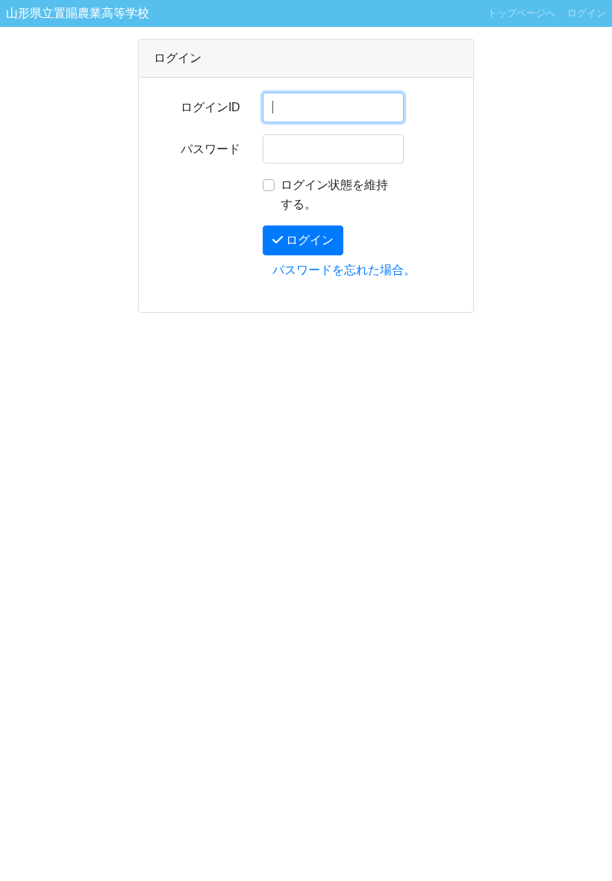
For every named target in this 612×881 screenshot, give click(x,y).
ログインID (210, 107)
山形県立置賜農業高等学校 (77, 13)
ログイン (586, 13)
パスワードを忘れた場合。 (344, 270)
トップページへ (521, 13)
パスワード (210, 149)
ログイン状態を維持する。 (334, 194)
